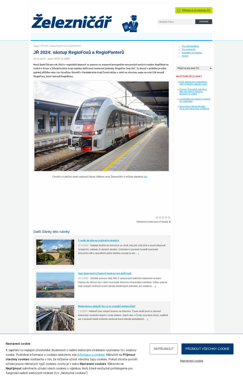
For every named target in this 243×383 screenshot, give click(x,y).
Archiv (185, 56)
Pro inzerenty (189, 49)
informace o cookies (91, 355)
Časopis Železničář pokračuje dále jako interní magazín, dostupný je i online (193, 91)
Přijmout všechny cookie (207, 348)
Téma (36, 46)
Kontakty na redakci (192, 53)
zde (145, 177)
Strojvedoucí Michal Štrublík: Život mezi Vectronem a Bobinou (194, 107)
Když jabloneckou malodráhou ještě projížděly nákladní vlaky (193, 83)
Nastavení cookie (191, 361)
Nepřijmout (164, 348)
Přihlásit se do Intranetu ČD (196, 10)
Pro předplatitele (190, 46)
